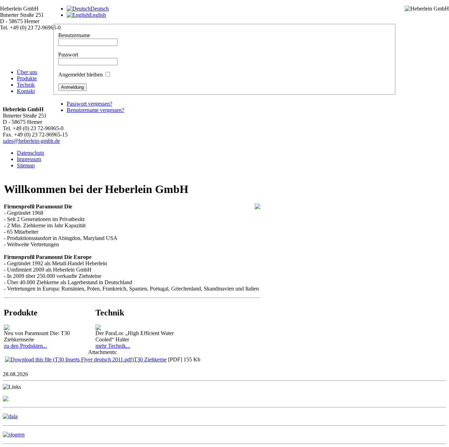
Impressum (29, 159)
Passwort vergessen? (89, 104)
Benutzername (74, 35)
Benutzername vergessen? (95, 110)
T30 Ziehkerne (150, 359)
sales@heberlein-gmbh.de (31, 141)
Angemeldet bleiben (80, 75)
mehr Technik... (112, 346)
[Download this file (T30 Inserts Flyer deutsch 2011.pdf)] (69, 359)
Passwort (68, 55)
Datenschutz (30, 153)
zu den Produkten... (25, 346)
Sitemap (26, 165)
